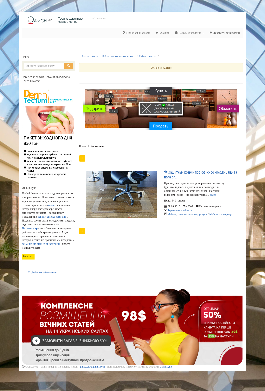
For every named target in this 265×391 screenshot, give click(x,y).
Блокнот (164, 32)
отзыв (51, 205)
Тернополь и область (137, 32)
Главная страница (90, 56)
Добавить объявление (226, 32)
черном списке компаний (52, 216)
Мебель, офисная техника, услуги (117, 56)
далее (213, 194)
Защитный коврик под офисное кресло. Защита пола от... (200, 175)
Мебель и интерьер (148, 56)
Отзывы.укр (30, 228)
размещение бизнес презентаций (41, 243)
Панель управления (190, 32)
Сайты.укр (166, 366)
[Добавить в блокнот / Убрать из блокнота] (166, 172)
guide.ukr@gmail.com (92, 366)
